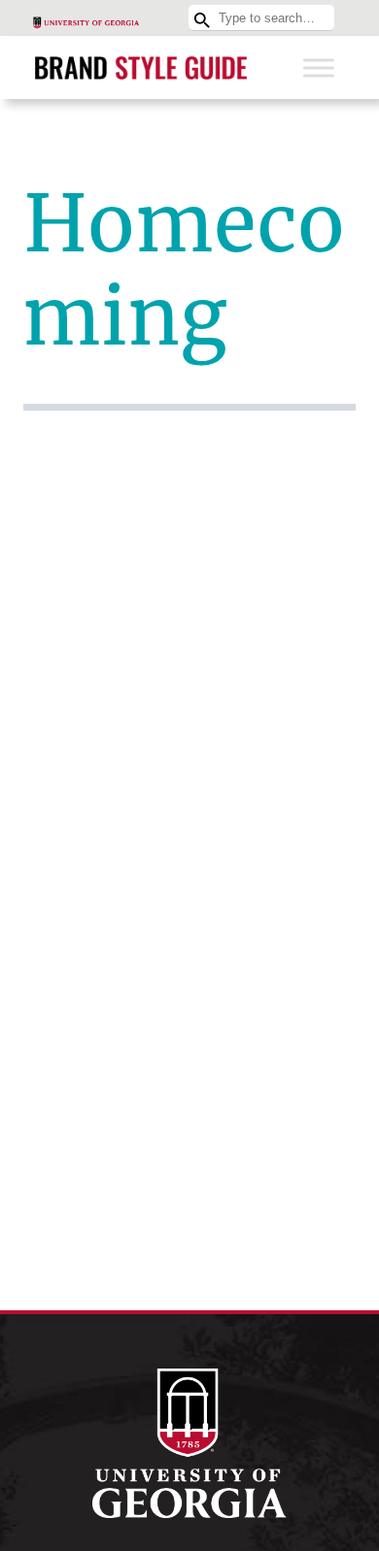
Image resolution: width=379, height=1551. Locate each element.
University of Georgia (189, 1443)
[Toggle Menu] (318, 67)
